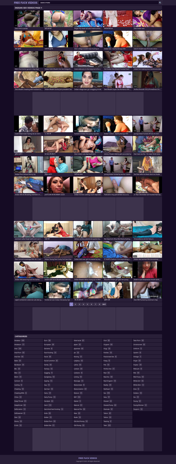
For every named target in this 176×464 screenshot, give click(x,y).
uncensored (139, 345)
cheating (19, 389)
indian (48, 417)
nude (77, 417)
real (107, 373)
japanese (78, 349)
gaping (48, 381)
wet (136, 373)
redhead (108, 389)
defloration (19, 409)
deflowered (19, 413)
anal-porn (19, 353)
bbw (17, 373)
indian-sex (49, 425)
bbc (17, 369)
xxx (136, 397)
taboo (107, 413)
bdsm (17, 377)
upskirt (137, 353)
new (77, 413)
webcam (137, 369)
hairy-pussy (49, 397)
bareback (19, 365)
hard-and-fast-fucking (53, 409)
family (48, 365)
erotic (17, 425)
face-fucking (50, 353)
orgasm (108, 345)
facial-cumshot (51, 361)
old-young (79, 425)
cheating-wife (20, 393)
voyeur (137, 365)
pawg (107, 361)
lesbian (78, 369)
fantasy (48, 369)
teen (107, 425)
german (48, 389)
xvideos (137, 393)
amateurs (19, 345)
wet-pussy (138, 377)
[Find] (160, 2)
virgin (137, 361)
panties (108, 353)
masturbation (80, 389)
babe (17, 361)
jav (76, 353)
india (47, 413)
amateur (19, 340)
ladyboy (78, 361)
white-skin (138, 385)
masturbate (79, 385)
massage (78, 381)
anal (17, 349)
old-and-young (80, 421)
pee (106, 365)
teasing (107, 421)
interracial (79, 340)
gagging (48, 373)
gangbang (49, 377)
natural (78, 405)
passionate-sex (110, 357)
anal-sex (18, 357)
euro (47, 340)
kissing (78, 357)
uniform (137, 349)
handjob (48, 401)
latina (77, 365)
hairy (47, 393)
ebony (18, 421)
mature (78, 393)
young (137, 401)
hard (47, 405)
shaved (108, 401)
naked (77, 401)
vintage (137, 357)
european (49, 345)
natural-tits (79, 409)
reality (107, 385)
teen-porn (138, 340)
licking (78, 377)
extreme (48, 349)
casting (18, 385)
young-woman (140, 405)
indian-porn (49, 421)
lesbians (78, 373)
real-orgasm (110, 381)
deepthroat (19, 405)
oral (107, 340)
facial (47, 357)
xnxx (136, 389)
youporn (137, 409)
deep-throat (20, 401)
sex (107, 393)
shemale (108, 409)
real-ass (108, 377)
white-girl (138, 381)
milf (77, 397)
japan (77, 345)
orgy (107, 349)
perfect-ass (109, 369)
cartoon (18, 381)
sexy (107, 397)
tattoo (107, 417)
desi (17, 417)
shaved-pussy (110, 405)
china (17, 397)
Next (104, 304)
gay (47, 385)
